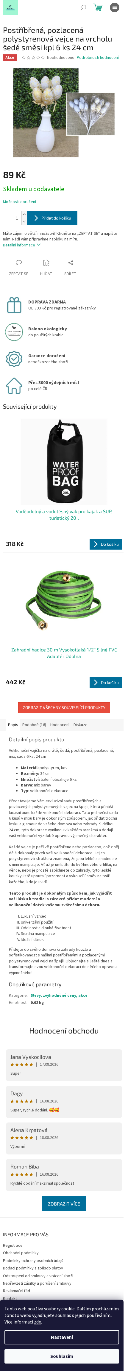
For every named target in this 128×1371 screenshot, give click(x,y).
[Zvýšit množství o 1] (24, 214)
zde (37, 1322)
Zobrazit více (64, 1203)
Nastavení (62, 1337)
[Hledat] (83, 7)
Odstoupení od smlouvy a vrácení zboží (38, 1276)
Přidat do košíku (56, 217)
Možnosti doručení (19, 202)
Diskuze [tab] (81, 725)
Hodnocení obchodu (64, 1030)
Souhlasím (61, 1356)
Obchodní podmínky (21, 1253)
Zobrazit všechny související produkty (64, 707)
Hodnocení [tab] (59, 725)
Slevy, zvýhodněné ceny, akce (59, 996)
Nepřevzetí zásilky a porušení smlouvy (37, 1283)
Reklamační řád (16, 1291)
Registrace (13, 1246)
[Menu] (115, 7)
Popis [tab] (13, 725)
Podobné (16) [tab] (34, 725)
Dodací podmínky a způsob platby (33, 1268)
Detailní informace (19, 245)
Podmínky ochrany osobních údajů (33, 1261)
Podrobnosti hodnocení (98, 58)
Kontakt (10, 1299)
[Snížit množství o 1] (24, 221)
